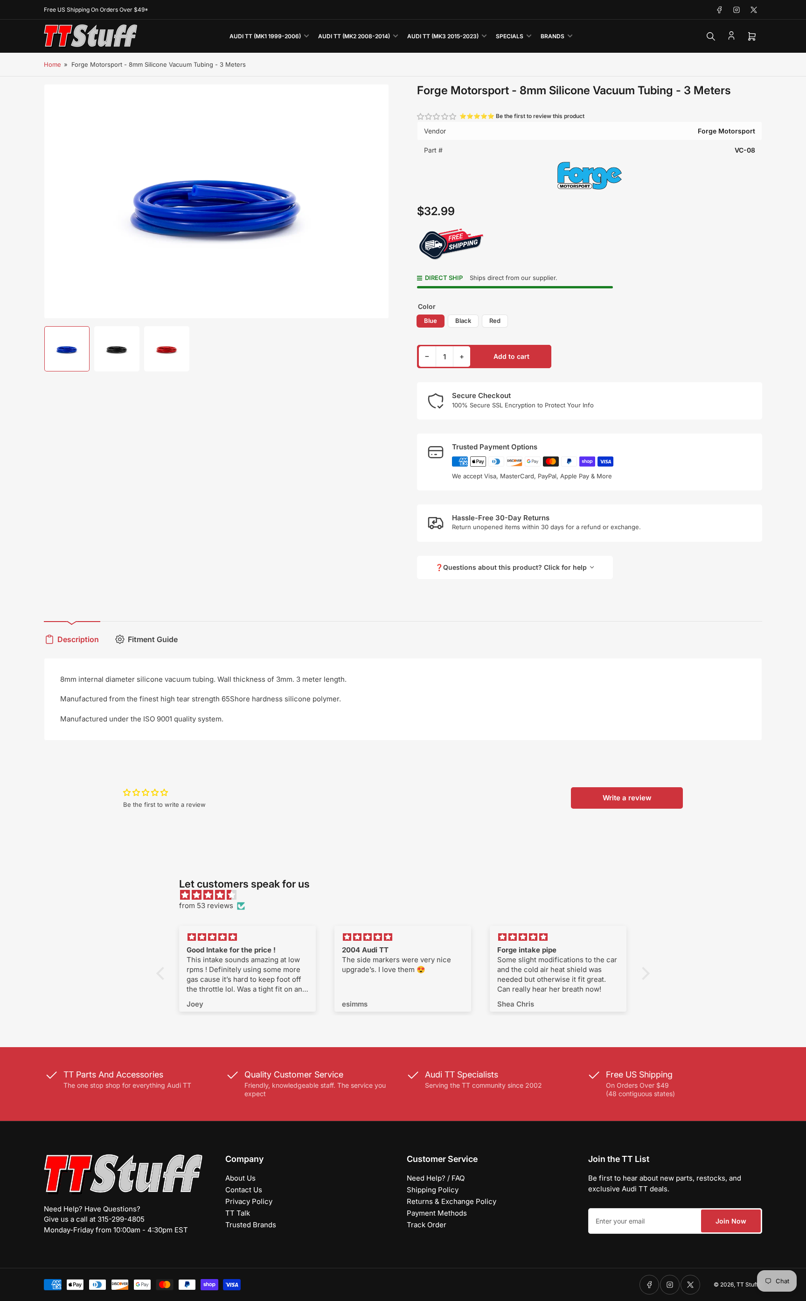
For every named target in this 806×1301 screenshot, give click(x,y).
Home (52, 64)
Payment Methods (437, 1213)
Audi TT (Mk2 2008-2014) (354, 36)
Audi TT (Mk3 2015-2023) (443, 36)
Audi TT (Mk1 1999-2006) (265, 36)
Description (78, 639)
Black (463, 320)
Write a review (627, 797)
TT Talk (237, 1213)
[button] (437, 116)
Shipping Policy (433, 1189)
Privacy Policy (248, 1201)
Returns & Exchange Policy (451, 1201)
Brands (552, 36)
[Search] (711, 36)
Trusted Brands (250, 1224)
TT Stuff (747, 1284)
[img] (407, 895)
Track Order (426, 1224)
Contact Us (243, 1189)
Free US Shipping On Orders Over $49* (96, 9)
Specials (509, 36)
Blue (430, 320)
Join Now (731, 1221)
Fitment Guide (153, 639)
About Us (240, 1178)
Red (494, 320)
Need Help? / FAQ (436, 1178)
